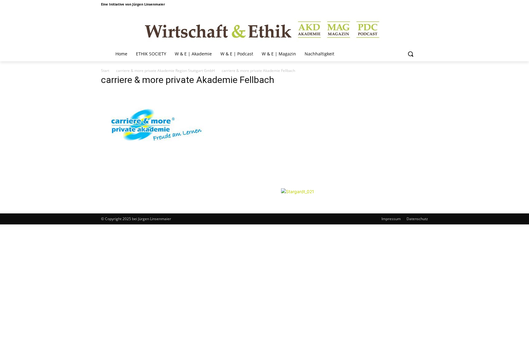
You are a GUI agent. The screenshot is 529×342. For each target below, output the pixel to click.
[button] (410, 54)
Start (105, 70)
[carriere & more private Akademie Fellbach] (157, 182)
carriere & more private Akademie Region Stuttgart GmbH (165, 70)
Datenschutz (417, 218)
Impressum (391, 218)
